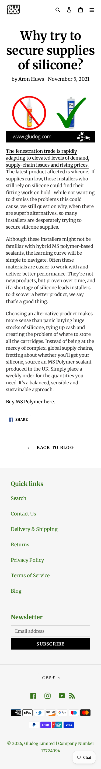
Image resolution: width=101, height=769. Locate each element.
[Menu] (91, 9)
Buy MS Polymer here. (30, 402)
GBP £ (48, 677)
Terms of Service (30, 575)
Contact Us (23, 514)
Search (18, 498)
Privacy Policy (27, 560)
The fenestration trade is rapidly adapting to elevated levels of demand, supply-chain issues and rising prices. (47, 158)
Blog (16, 591)
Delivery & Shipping (34, 529)
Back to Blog (54, 447)
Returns (20, 544)
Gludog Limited (39, 743)
